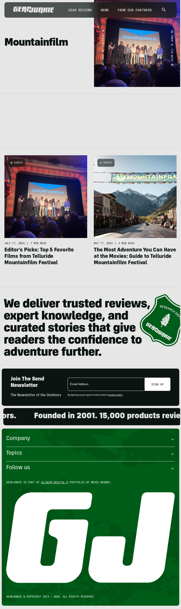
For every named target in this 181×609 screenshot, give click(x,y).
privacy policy (115, 395)
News (105, 10)
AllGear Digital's (54, 482)
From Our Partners (135, 10)
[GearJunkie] (33, 10)
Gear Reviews (80, 10)
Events (18, 162)
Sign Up (157, 384)
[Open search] (164, 10)
